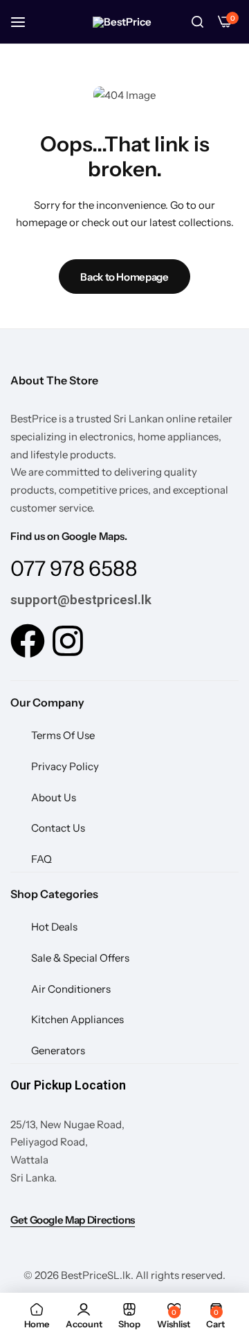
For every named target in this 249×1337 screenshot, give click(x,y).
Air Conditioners (71, 988)
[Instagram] (67, 641)
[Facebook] (27, 641)
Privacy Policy (65, 766)
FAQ (41, 859)
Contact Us (58, 827)
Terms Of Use (63, 735)
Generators (58, 1050)
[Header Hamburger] (24, 21)
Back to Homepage (124, 276)
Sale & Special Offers (80, 957)
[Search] (197, 22)
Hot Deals (54, 926)
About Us (53, 797)
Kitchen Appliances (77, 1019)
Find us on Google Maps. (68, 536)
